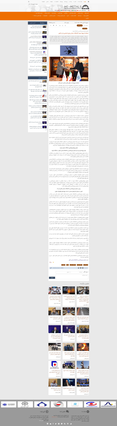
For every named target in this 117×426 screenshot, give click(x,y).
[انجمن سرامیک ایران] (42, 404)
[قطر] (64, 10)
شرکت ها (80, 1)
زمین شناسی (79, 25)
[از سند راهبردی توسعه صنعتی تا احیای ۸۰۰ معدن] (69, 383)
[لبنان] (79, 10)
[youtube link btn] (50, 424)
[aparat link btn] (67, 424)
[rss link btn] (64, 424)
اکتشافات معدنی (72, 265)
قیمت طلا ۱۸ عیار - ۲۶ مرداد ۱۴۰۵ (36, 57)
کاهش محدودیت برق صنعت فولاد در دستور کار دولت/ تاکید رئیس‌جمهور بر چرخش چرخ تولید (54, 298)
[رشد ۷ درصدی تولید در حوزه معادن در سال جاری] (54, 311)
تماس (47, 1)
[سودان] (69, 10)
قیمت (85, 1)
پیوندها (61, 1)
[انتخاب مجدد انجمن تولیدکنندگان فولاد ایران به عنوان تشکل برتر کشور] (83, 383)
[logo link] (76, 7)
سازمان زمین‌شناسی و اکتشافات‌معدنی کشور (77, 260)
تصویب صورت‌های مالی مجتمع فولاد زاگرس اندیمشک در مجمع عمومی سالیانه (38, 70)
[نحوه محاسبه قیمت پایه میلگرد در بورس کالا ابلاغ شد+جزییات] (83, 311)
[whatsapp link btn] (61, 424)
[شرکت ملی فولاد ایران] (8, 404)
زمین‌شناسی (85, 265)
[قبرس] (87, 10)
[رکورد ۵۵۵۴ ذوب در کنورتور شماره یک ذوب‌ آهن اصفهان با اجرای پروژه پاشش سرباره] (83, 347)
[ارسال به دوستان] (62, 26)
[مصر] (83, 10)
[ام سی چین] (25, 404)
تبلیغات (51, 1)
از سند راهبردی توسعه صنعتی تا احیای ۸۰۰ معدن (68, 389)
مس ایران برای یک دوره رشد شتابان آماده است (69, 335)
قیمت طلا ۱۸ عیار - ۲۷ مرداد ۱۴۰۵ (36, 66)
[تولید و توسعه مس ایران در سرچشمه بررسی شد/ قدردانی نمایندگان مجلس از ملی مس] (69, 311)
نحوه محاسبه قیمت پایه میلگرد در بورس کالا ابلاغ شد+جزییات (83, 318)
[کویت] (75, 10)
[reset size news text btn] (53, 25)
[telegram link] (82, 268)
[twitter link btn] (55, 424)
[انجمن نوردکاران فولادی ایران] (108, 404)
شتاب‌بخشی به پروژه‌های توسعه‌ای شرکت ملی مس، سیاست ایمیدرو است (55, 336)
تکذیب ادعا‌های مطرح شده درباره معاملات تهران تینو (36, 85)
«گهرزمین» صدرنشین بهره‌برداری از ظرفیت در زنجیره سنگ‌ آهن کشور (35, 96)
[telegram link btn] (71, 424)
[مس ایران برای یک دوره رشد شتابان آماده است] (69, 329)
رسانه (71, 1)
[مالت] (71, 10)
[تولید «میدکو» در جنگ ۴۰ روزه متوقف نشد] (69, 365)
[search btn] (28, 2)
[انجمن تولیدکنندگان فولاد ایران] (75, 404)
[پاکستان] (82, 10)
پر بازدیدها (42, 23)
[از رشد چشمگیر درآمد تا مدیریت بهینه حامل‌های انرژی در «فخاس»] (54, 365)
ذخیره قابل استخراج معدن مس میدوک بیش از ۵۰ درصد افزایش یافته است (83, 336)
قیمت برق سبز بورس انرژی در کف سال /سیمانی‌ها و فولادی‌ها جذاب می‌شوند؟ (69, 297)
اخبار (75, 1)
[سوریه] (60, 10)
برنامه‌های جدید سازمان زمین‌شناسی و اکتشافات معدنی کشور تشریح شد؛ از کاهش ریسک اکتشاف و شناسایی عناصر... (83, 299)
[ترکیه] (58, 10)
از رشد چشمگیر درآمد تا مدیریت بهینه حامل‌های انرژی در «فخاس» (54, 372)
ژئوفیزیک (63, 265)
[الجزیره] (85, 10)
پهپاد (67, 265)
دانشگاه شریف (79, 265)
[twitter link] (78, 268)
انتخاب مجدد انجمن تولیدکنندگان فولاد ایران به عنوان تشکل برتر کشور (84, 390)
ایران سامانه (41, 420)
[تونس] (63, 10)
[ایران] (80, 10)
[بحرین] (88, 10)
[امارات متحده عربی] (55, 10)
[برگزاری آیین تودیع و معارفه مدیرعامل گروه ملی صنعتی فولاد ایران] (69, 347)
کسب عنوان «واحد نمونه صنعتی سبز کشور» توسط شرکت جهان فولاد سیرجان (38, 91)
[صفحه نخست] (88, 1)
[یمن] (56, 10)
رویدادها (65, 1)
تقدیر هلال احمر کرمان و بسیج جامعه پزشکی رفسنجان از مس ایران (35, 112)
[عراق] (74, 10)
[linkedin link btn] (47, 424)
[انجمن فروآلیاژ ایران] (91, 404)
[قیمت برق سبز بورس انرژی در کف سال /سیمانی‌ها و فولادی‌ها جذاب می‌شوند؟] (69, 290)
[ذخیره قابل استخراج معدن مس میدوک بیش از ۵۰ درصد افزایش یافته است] (83, 329)
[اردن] (66, 10)
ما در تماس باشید (54, 417)
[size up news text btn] (56, 25)
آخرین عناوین (32, 23)
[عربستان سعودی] (61, 10)
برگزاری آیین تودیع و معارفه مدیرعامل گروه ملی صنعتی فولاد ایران (69, 354)
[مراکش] (77, 10)
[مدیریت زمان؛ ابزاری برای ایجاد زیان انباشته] (54, 383)
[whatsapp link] (80, 268)
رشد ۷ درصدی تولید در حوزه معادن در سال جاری (55, 318)
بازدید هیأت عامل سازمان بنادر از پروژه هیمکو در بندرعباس (54, 353)
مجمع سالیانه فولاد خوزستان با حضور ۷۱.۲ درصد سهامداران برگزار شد (35, 32)
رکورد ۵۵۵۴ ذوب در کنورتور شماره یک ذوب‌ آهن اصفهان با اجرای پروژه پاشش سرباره (83, 354)
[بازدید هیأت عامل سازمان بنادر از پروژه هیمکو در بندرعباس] (54, 347)
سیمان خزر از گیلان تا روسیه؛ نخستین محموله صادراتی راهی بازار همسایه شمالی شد (83, 372)
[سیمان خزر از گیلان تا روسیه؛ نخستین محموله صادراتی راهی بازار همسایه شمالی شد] (83, 365)
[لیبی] (72, 10)
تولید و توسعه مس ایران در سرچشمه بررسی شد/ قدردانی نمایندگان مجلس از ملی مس (69, 318)
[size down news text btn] (50, 25)
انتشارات (56, 1)
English (43, 1)
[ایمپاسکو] (58, 404)
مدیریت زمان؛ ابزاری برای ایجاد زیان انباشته (55, 389)
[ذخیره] (65, 26)
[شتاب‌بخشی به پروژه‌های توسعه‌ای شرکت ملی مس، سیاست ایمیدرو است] (54, 329)
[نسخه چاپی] (60, 26)
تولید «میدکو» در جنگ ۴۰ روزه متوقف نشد (68, 371)
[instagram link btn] (58, 424)
